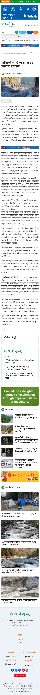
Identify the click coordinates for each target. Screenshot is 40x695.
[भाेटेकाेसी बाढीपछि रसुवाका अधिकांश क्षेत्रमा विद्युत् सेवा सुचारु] (7, 418)
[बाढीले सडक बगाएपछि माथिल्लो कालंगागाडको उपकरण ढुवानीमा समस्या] (20, 587)
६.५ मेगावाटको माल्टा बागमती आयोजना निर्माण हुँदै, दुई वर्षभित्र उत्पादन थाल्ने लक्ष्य (18, 543)
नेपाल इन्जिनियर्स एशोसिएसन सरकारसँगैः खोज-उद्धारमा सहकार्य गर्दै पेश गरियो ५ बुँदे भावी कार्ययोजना (26, 464)
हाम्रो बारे (20, 639)
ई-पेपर (30, 32)
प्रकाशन (23, 32)
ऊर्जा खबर (8, 74)
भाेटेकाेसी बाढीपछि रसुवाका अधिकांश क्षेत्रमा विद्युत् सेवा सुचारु (19, 361)
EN (37, 32)
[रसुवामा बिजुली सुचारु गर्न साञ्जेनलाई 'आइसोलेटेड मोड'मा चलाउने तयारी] (7, 429)
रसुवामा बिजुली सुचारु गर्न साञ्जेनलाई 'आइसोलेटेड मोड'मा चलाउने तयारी (17, 368)
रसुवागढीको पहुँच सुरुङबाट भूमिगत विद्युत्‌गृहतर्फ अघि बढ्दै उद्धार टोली (26, 450)
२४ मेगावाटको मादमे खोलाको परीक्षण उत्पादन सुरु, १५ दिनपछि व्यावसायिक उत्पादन (18, 515)
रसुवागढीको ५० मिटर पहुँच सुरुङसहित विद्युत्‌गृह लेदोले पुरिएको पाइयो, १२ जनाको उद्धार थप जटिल (20, 376)
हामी (20, 643)
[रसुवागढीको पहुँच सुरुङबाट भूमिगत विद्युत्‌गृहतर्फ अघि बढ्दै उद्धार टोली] (7, 452)
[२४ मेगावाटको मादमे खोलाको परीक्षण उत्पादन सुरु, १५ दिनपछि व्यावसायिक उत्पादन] (20, 501)
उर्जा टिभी (19, 675)
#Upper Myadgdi (8, 330)
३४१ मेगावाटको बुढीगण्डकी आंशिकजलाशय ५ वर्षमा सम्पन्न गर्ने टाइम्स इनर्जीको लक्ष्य (17, 571)
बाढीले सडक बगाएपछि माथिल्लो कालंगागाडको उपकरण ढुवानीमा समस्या (19, 601)
